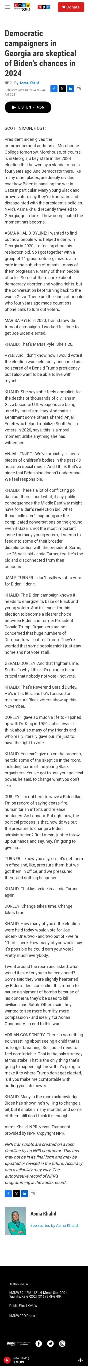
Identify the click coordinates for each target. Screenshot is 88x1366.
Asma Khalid (29, 83)
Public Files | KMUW (23, 1306)
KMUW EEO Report (23, 1316)
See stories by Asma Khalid (54, 1225)
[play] (7, 1360)
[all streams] (82, 1360)
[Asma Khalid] (15, 1221)
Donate (73, 7)
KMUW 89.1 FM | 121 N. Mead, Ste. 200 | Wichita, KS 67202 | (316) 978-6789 (38, 1294)
